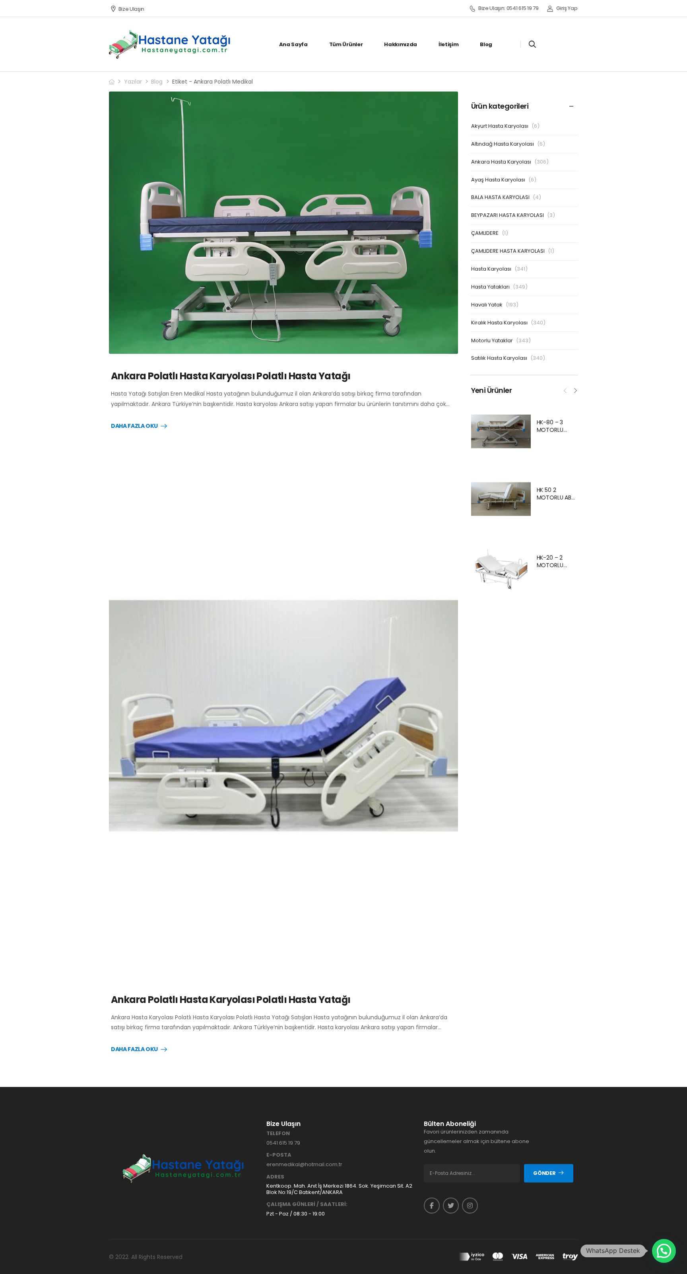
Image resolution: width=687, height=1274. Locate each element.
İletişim (448, 44)
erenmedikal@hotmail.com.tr (304, 1164)
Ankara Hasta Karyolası (501, 162)
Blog (486, 44)
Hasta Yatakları (490, 287)
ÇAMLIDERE (485, 233)
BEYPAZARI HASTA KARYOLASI (507, 215)
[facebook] (432, 1206)
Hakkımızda (400, 44)
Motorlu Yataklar (492, 340)
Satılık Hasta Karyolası (499, 358)
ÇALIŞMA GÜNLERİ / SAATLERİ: (306, 1204)
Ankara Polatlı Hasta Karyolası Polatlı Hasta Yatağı (230, 375)
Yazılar (133, 82)
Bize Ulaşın (131, 9)
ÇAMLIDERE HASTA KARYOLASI (508, 251)
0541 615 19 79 (283, 1143)
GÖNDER (544, 1173)
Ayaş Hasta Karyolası (498, 179)
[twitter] (451, 1206)
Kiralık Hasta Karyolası (499, 322)
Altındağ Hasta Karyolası (502, 144)
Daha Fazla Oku (134, 426)
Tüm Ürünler (346, 44)
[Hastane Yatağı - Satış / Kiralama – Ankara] (170, 44)
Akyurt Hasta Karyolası (499, 126)
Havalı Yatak (487, 304)
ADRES (275, 1177)
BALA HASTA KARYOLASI (500, 197)
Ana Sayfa (293, 44)
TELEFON (278, 1133)
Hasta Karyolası (491, 269)
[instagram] (470, 1206)
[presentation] (565, 389)
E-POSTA (278, 1155)
